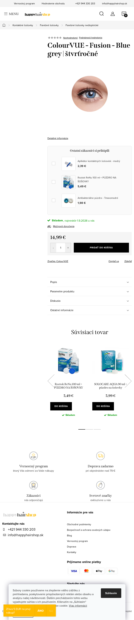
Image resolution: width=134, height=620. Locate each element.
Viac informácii (78, 605)
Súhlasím (111, 593)
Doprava (71, 546)
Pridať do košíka (101, 247)
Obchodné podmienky (79, 524)
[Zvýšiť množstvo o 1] (68, 247)
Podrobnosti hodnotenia (90, 37)
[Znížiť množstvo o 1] (53, 247)
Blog (69, 535)
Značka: (57, 261)
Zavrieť (72, 260)
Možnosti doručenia (63, 226)
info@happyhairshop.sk (114, 3)
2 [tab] (89, 429)
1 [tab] (81, 429)
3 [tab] (97, 429)
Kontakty (71, 552)
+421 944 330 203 (85, 3)
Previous (50, 381)
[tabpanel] (68, 385)
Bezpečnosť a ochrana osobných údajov (88, 530)
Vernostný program (77, 541)
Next (128, 381)
